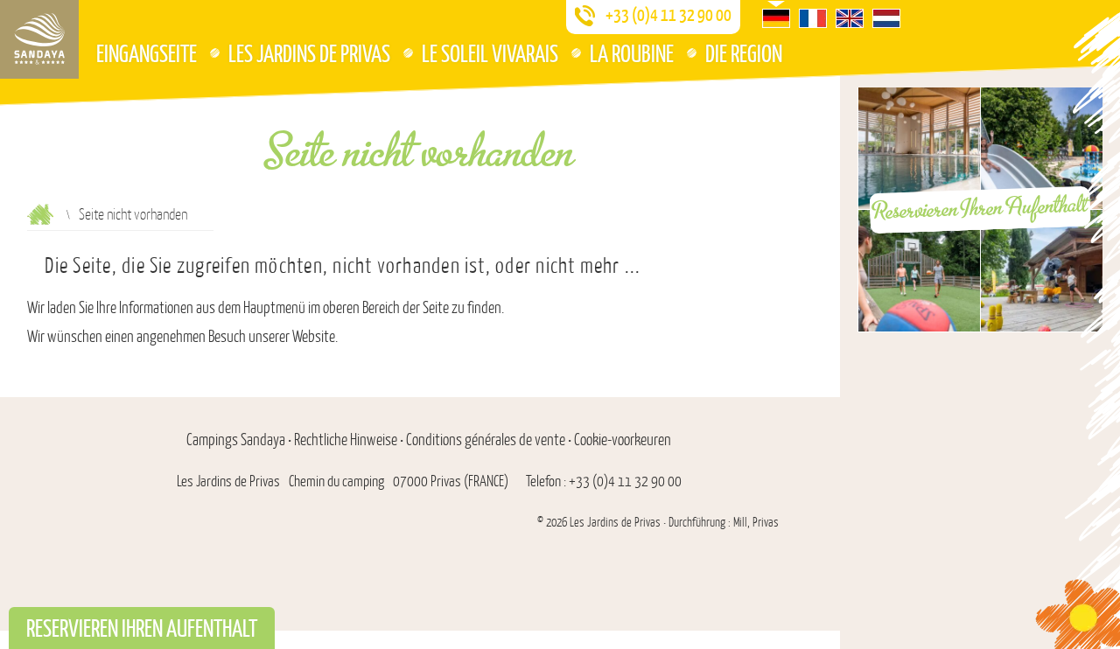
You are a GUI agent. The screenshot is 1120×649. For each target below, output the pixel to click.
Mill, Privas (756, 522)
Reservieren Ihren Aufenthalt (980, 208)
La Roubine (632, 52)
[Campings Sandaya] (39, 39)
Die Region (743, 52)
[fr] (813, 18)
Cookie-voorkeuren (622, 440)
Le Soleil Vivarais (490, 52)
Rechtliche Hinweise (345, 440)
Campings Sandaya (235, 440)
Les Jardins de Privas (309, 52)
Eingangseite (146, 52)
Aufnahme (40, 214)
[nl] (886, 18)
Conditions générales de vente (485, 440)
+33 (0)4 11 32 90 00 (669, 14)
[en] (849, 18)
